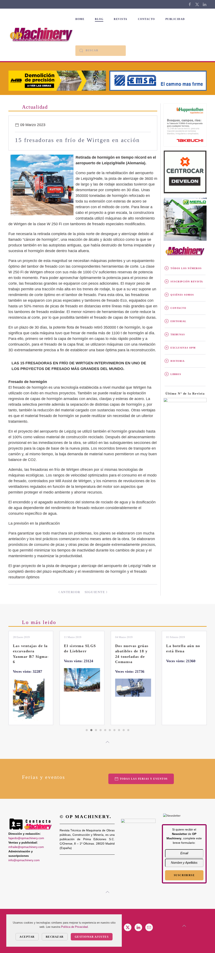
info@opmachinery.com (24, 860)
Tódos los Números (186, 268)
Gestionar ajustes (92, 936)
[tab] (87, 730)
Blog (99, 19)
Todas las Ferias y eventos (144, 778)
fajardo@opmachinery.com (26, 838)
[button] (107, 742)
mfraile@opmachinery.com (26, 847)
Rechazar (55, 936)
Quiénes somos (182, 295)
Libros (175, 374)
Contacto (146, 19)
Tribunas (177, 334)
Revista (120, 19)
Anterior (70, 592)
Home (79, 19)
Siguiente (95, 592)
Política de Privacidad (74, 926)
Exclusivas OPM (182, 347)
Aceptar (27, 936)
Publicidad (175, 19)
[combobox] (100, 50)
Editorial (178, 321)
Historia (177, 361)
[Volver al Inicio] (41, 35)
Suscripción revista (186, 281)
